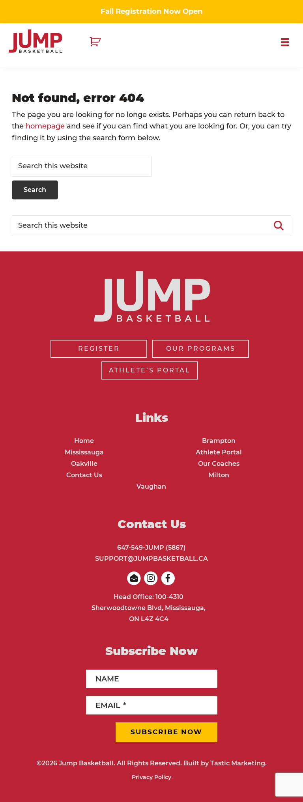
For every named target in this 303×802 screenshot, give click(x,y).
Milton (218, 475)
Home (84, 441)
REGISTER (99, 348)
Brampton (219, 441)
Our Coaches (218, 463)
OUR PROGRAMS (201, 348)
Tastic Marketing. (238, 763)
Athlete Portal (219, 452)
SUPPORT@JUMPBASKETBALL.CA (151, 558)
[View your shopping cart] (96, 42)
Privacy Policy (151, 777)
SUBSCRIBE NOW (166, 732)
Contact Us (84, 475)
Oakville (84, 463)
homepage (45, 126)
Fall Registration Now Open (151, 11)
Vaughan (151, 486)
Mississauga (84, 452)
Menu (288, 42)
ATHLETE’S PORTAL (150, 370)
